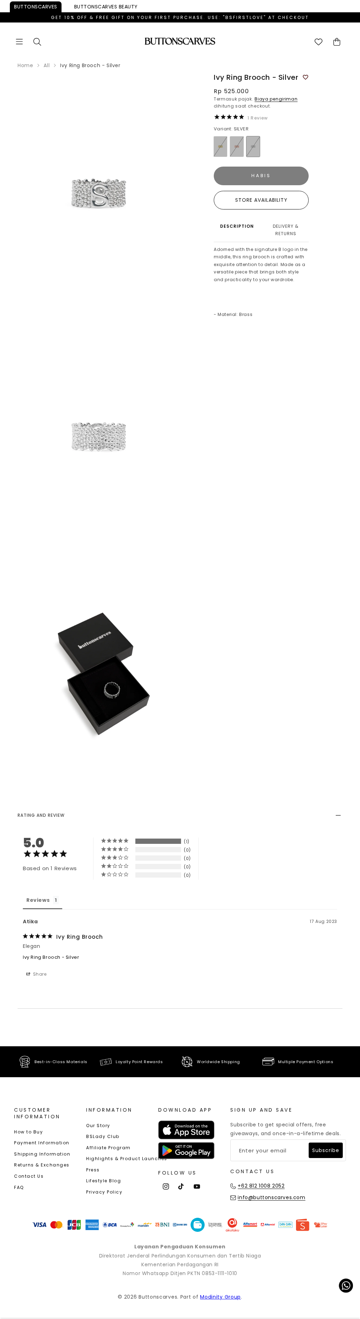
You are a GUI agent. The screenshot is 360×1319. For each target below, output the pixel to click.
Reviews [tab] (38, 900)
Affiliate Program (108, 1148)
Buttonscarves (35, 6)
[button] (19, 41)
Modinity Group (220, 1296)
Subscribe (325, 1150)
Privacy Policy (104, 1192)
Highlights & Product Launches (126, 1159)
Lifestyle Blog (103, 1181)
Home (25, 65)
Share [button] (39, 974)
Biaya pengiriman (276, 99)
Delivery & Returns (285, 230)
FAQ (19, 1187)
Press (93, 1170)
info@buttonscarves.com (271, 1197)
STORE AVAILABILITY (261, 199)
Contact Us (29, 1176)
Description (237, 226)
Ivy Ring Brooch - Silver (51, 957)
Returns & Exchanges (42, 1165)
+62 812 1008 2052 (261, 1185)
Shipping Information (42, 1154)
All (47, 65)
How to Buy (28, 1132)
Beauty (106, 6)
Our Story (98, 1126)
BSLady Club (103, 1136)
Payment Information (42, 1143)
